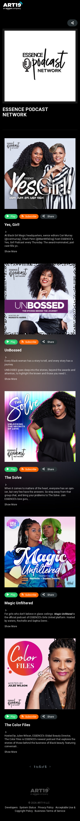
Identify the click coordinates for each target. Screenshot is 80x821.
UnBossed (13, 350)
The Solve (13, 477)
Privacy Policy (46, 807)
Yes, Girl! (12, 224)
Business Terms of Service (50, 811)
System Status (27, 807)
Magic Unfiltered (19, 603)
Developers (11, 807)
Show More (39, 243)
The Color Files (17, 725)
